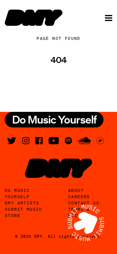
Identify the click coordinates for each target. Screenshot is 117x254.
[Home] (33, 18)
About (76, 190)
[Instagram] (25, 140)
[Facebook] (39, 140)
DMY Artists (22, 203)
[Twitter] (11, 140)
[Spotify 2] (68, 140)
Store (12, 215)
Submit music (23, 209)
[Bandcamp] (100, 140)
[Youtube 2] (54, 140)
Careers (79, 196)
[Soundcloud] (84, 140)
